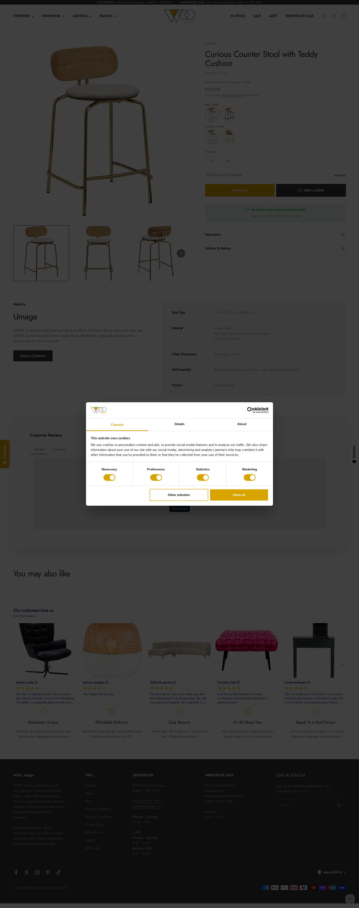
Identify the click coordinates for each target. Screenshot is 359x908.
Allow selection (179, 495)
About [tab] (241, 424)
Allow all (239, 495)
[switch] (156, 477)
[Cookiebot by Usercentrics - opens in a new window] (250, 410)
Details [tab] (180, 424)
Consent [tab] (117, 424)
